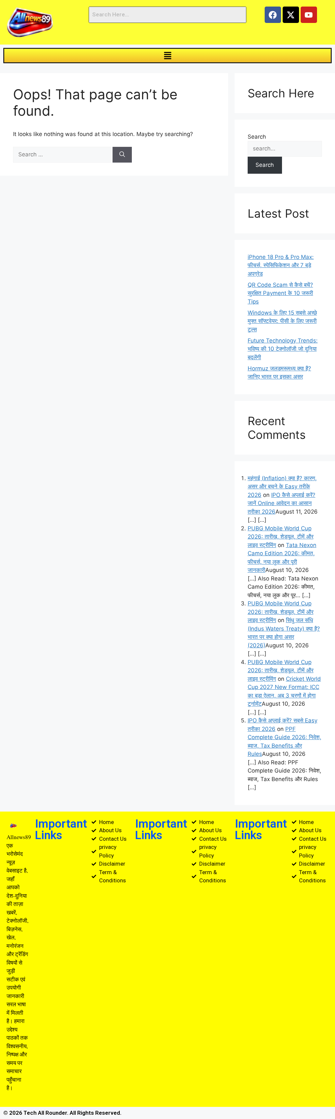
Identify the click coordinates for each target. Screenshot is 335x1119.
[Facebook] (273, 15)
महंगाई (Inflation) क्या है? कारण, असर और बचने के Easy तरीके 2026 (282, 486)
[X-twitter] (291, 15)
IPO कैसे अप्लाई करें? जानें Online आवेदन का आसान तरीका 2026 (281, 503)
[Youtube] (309, 15)
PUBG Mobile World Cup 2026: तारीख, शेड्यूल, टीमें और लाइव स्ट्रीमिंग (280, 536)
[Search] (122, 155)
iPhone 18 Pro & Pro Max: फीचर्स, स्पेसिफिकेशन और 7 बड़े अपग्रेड (281, 265)
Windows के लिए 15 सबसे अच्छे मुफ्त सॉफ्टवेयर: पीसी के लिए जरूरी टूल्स (282, 321)
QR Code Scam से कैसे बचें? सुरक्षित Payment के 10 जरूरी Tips (280, 293)
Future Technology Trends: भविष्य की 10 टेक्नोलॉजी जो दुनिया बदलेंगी (283, 349)
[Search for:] (63, 154)
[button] (167, 55)
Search (257, 136)
